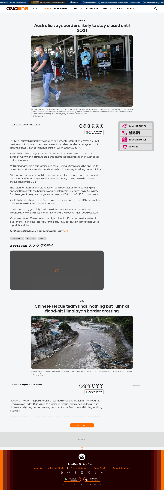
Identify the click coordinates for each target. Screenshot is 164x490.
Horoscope (92, 8)
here (65, 230)
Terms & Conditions (122, 468)
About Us (37, 468)
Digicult (107, 8)
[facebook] (81, 126)
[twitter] (85, 126)
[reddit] (97, 126)
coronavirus (17, 238)
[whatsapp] (93, 126)
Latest (36, 8)
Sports (118, 8)
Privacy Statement (79, 468)
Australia (30, 238)
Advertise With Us (56, 468)
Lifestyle (77, 8)
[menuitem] (36, 9)
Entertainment (61, 8)
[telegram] (89, 126)
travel (42, 238)
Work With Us (100, 468)
